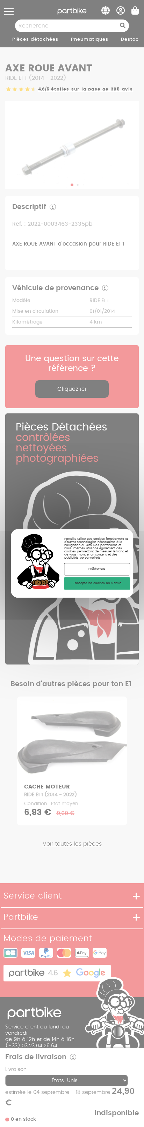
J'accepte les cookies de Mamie (97, 583)
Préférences (97, 568)
